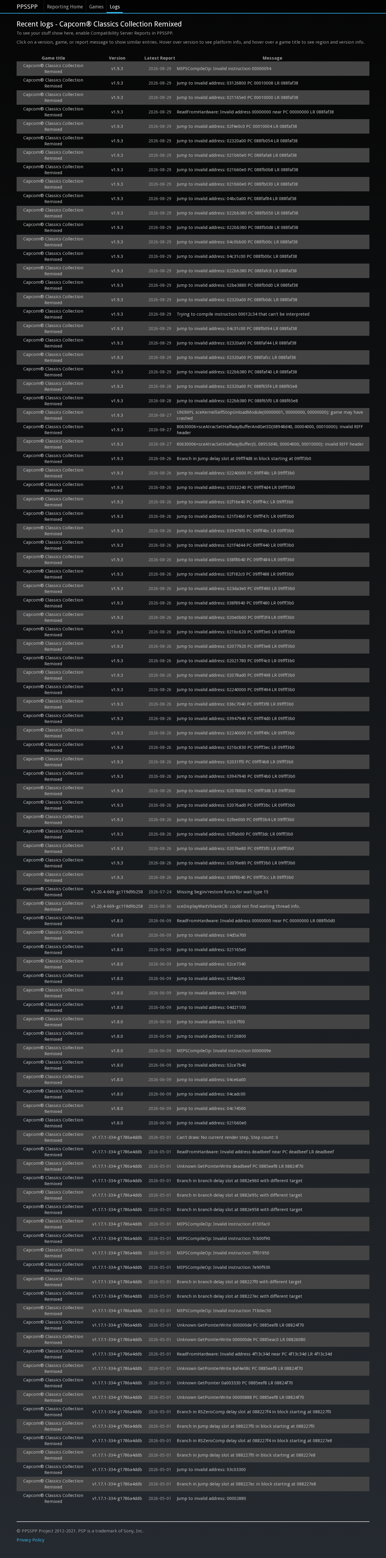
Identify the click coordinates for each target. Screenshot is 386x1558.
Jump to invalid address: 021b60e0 (211, 1123)
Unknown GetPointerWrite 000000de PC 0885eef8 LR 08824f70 (240, 1325)
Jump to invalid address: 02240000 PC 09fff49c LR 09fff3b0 (236, 733)
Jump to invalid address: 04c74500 (211, 1108)
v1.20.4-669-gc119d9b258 (117, 892)
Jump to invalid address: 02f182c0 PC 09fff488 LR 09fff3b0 (235, 574)
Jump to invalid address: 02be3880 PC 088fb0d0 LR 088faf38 (237, 285)
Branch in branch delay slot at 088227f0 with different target (239, 1281)
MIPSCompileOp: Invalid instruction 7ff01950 (223, 1253)
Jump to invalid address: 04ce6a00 (211, 1079)
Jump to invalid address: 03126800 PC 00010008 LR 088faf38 (237, 83)
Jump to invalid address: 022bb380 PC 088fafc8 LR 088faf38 (237, 271)
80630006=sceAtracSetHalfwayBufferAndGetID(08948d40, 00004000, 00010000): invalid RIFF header (270, 429)
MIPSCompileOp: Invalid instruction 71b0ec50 (224, 1310)
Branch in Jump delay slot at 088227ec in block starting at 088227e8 (246, 1484)
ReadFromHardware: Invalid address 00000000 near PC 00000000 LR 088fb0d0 (256, 920)
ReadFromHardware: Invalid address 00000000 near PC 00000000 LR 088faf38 (255, 112)
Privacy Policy (30, 1540)
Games (96, 7)
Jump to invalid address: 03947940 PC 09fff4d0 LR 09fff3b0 (236, 718)
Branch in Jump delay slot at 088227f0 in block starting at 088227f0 (246, 1426)
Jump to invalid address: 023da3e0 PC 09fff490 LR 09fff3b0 (236, 588)
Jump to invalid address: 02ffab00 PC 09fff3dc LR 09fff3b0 (235, 834)
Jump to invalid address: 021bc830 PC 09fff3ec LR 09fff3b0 (236, 747)
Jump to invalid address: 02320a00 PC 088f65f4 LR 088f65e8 (237, 386)
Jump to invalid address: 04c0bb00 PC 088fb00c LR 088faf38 (237, 242)
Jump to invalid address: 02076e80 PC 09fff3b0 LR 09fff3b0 (236, 863)
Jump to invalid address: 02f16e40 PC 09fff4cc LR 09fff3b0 (235, 502)
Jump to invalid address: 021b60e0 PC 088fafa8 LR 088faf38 (237, 155)
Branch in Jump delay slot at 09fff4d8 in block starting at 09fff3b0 (244, 458)
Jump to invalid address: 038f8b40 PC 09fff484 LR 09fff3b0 (235, 559)
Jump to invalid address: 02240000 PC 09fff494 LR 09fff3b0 (236, 689)
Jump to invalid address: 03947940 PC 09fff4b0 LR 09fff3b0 (236, 776)
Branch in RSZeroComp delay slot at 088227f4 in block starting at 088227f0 (254, 1411)
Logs (115, 7)
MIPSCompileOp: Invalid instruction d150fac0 (223, 1224)
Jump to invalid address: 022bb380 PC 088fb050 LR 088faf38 (237, 213)
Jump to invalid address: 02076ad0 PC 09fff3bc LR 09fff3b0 (236, 805)
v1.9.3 (117, 68)
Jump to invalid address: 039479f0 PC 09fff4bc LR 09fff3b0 (235, 530)
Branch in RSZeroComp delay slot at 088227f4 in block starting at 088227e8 (254, 1440)
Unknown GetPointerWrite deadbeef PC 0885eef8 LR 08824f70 (240, 1166)
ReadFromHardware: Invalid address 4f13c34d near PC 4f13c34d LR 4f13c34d (254, 1354)
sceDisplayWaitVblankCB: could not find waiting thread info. (238, 906)
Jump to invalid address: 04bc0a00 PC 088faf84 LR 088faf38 (236, 198)
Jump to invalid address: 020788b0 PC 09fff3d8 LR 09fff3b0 (236, 790)
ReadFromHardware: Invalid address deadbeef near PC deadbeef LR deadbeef (255, 1152)
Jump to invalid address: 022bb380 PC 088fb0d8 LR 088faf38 (237, 227)
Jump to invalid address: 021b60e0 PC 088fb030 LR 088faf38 (237, 184)
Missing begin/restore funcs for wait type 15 (222, 892)
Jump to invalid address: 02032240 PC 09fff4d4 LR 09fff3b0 (236, 487)
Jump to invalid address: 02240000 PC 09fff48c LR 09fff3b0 (236, 473)
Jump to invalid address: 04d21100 (211, 1007)
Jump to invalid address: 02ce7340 (211, 964)
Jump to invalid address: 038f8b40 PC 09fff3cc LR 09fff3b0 (235, 877)
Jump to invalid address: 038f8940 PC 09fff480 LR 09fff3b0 (235, 603)
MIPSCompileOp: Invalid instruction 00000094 (224, 68)
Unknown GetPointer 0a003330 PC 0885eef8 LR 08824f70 (235, 1383)
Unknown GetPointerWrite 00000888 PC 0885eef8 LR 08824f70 (240, 1397)
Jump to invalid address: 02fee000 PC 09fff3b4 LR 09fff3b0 (235, 819)
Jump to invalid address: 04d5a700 (211, 935)
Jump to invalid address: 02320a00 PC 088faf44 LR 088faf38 (236, 343)
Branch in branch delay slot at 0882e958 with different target (239, 1209)
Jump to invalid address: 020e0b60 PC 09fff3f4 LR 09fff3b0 (235, 617)
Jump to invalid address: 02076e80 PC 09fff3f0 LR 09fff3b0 (235, 848)
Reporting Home (65, 7)
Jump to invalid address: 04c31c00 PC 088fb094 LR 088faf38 (237, 328)
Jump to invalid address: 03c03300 (211, 1469)
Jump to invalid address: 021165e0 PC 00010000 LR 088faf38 (237, 97)
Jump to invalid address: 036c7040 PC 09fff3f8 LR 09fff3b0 (235, 704)
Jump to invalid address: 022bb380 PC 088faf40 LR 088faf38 (237, 372)
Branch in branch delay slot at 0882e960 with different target (239, 1180)
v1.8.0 (117, 920)
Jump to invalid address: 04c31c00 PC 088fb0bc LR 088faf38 (237, 256)
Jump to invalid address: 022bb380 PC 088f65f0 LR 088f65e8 (237, 400)
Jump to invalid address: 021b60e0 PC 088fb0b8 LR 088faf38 (237, 169)
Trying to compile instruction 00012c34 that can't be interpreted (243, 314)
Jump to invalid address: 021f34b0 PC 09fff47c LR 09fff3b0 (235, 516)
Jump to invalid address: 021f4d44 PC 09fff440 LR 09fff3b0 (235, 545)
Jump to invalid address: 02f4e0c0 (211, 978)
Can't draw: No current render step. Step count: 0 (227, 1137)
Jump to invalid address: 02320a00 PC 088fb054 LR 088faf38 (237, 141)
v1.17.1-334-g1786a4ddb (117, 1137)
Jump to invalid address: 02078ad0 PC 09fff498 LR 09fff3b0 (236, 675)
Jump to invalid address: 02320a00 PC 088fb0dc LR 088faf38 (237, 299)
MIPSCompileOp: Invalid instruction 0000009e (224, 1050)
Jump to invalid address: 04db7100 (211, 993)
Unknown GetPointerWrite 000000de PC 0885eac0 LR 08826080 (241, 1339)
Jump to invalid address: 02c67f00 (211, 1022)
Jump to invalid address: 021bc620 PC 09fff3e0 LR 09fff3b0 (236, 632)
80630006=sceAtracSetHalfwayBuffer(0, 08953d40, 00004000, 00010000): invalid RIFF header (270, 444)
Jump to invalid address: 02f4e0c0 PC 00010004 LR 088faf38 (237, 126)
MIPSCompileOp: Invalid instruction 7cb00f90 (223, 1238)
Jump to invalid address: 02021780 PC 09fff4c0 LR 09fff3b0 (236, 660)
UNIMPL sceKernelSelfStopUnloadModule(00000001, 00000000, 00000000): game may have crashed (270, 415)
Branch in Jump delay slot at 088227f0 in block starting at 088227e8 (246, 1455)
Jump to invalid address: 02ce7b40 (211, 1065)
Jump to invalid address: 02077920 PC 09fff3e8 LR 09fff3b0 (236, 646)
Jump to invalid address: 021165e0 (211, 949)
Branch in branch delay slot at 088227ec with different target (239, 1296)
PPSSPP (27, 6)
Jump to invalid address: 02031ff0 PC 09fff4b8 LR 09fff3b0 (235, 762)
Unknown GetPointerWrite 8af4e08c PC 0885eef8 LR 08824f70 (240, 1368)
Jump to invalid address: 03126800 (211, 1036)
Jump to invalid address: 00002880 (211, 1498)
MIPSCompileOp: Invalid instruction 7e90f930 (223, 1267)
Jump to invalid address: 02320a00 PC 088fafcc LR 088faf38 (236, 357)
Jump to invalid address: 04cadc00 (211, 1094)
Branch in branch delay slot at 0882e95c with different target (239, 1195)
